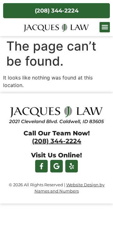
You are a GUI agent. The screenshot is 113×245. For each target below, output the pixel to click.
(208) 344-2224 (56, 141)
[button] (105, 27)
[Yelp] (71, 166)
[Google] (56, 166)
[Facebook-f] (41, 166)
